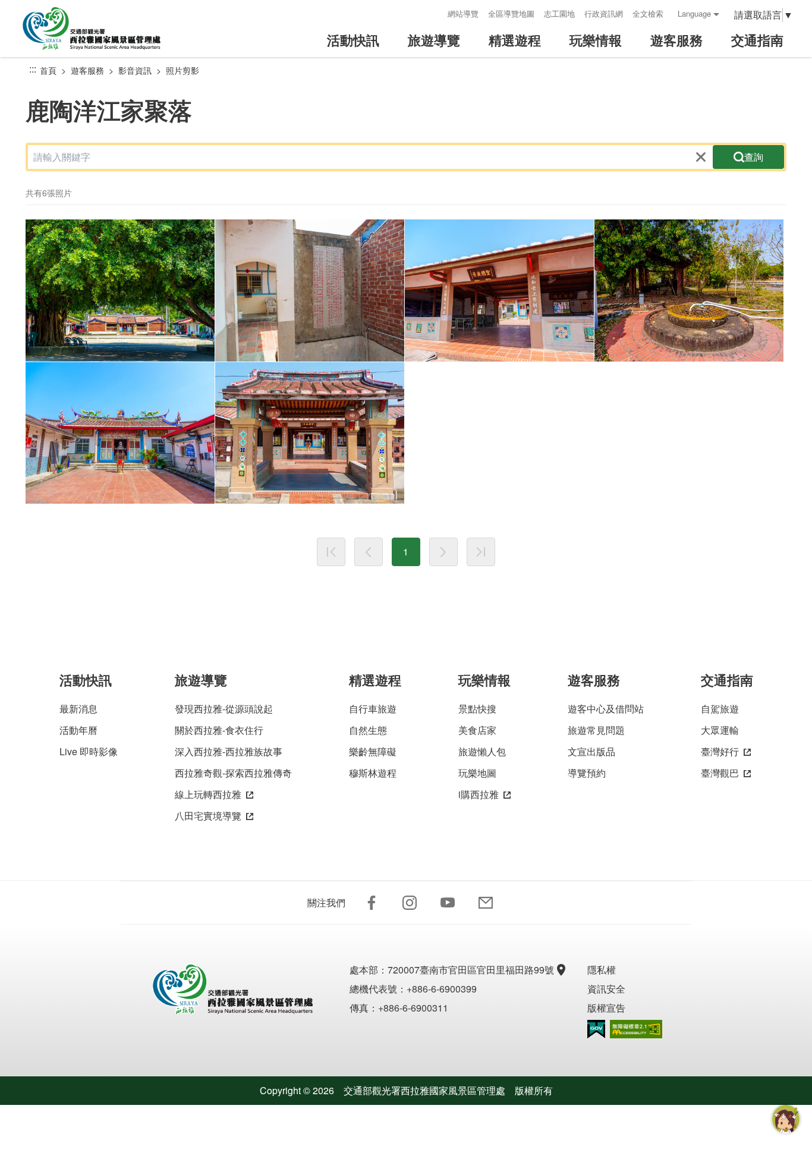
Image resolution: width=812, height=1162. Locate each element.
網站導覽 (463, 13)
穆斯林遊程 (372, 773)
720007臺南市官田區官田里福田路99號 (471, 969)
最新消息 (78, 708)
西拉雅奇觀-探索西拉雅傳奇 (233, 773)
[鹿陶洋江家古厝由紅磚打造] (309, 290)
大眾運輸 (720, 730)
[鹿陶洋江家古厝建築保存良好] (499, 290)
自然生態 (368, 730)
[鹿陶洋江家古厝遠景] (120, 290)
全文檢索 (647, 13)
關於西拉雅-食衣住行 (219, 730)
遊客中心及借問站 (606, 708)
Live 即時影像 (88, 751)
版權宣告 (606, 1008)
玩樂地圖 (477, 773)
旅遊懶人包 (482, 751)
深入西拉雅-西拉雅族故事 (228, 751)
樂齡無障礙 (372, 751)
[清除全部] (701, 157)
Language (694, 13)
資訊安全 (606, 988)
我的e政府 (596, 1029)
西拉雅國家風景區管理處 (99, 28)
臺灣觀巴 (720, 773)
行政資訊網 (603, 13)
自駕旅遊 (720, 708)
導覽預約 (587, 773)
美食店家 (477, 730)
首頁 (48, 70)
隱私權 (601, 969)
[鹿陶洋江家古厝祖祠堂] (309, 433)
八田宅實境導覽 (208, 815)
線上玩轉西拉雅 (208, 794)
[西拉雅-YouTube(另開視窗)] (447, 903)
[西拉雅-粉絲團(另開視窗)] (371, 903)
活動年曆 (78, 730)
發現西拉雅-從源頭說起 (224, 708)
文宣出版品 (591, 751)
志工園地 (559, 13)
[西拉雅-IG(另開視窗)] (409, 903)
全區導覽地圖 (511, 13)
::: (434, 13)
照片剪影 (182, 70)
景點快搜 (477, 708)
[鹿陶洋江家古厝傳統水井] (688, 290)
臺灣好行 (720, 751)
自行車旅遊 (372, 708)
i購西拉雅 (478, 794)
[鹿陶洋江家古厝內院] (120, 433)
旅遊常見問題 (596, 730)
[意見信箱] (486, 903)
